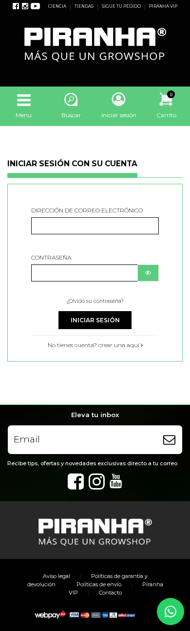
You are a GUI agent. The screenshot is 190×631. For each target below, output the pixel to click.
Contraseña (51, 257)
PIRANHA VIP (163, 6)
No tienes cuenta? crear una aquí (94, 345)
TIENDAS (85, 6)
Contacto (110, 592)
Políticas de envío (98, 584)
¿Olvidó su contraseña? (95, 301)
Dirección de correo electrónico (87, 210)
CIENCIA (57, 6)
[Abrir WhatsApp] (170, 611)
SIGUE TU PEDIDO (122, 6)
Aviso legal (56, 576)
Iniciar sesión (95, 320)
